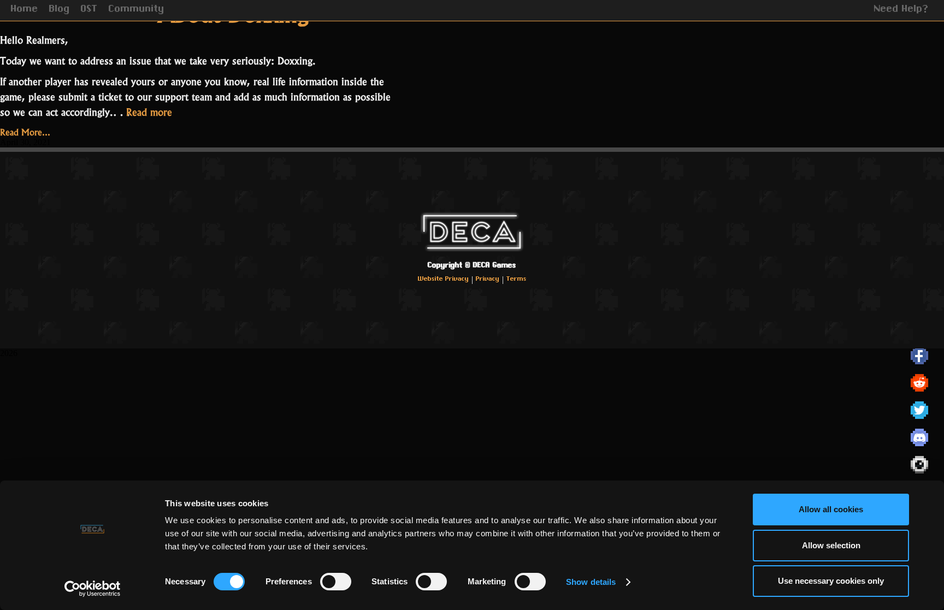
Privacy (487, 279)
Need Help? (901, 9)
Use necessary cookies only (831, 580)
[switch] (335, 581)
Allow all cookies (831, 509)
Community (136, 9)
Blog (59, 9)
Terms (516, 279)
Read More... (25, 131)
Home (24, 9)
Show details (591, 582)
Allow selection (831, 545)
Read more (149, 111)
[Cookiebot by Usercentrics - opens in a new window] (92, 589)
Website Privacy (443, 279)
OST (89, 9)
